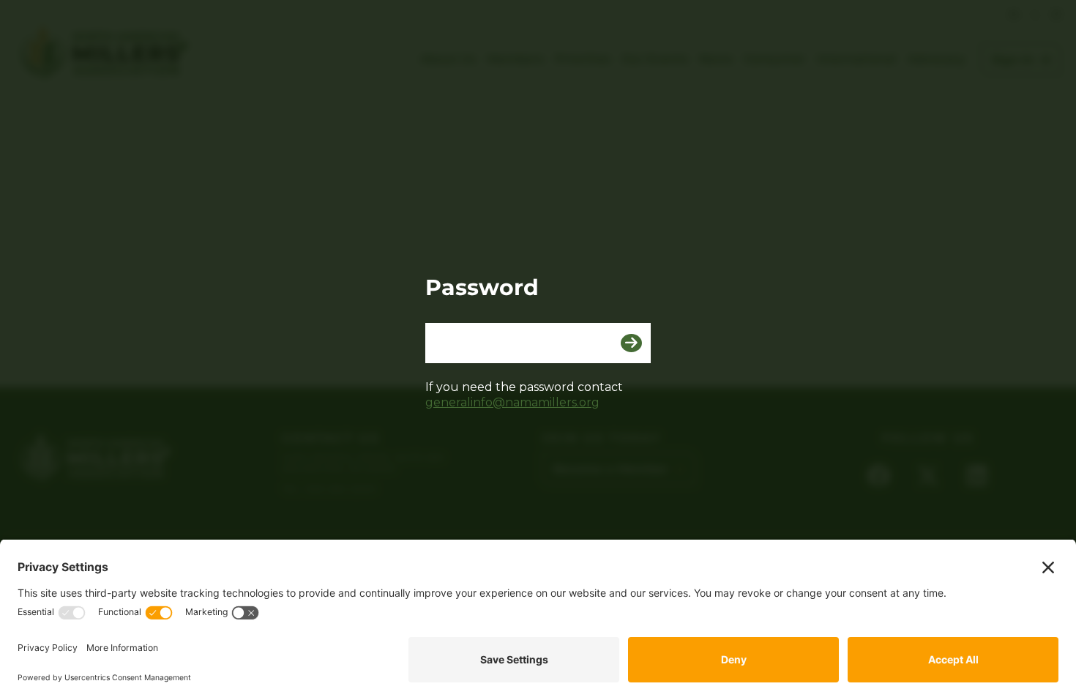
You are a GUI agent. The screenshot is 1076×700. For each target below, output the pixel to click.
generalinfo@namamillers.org (512, 402)
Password (482, 288)
